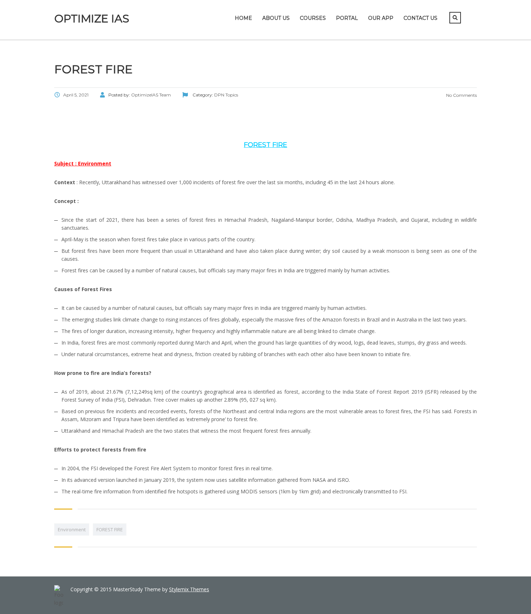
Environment (72, 529)
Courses (313, 18)
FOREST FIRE (109, 529)
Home (243, 18)
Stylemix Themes (189, 589)
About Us (276, 18)
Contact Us (420, 18)
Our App (380, 18)
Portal (347, 18)
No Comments (461, 95)
